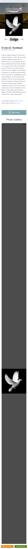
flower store (17, 103)
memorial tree (18, 101)
